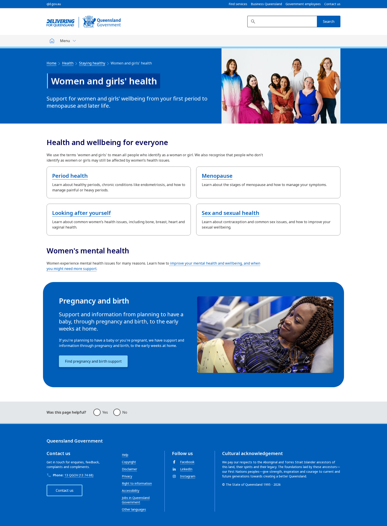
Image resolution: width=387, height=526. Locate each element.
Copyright (129, 462)
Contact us (332, 4)
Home (51, 63)
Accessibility (130, 490)
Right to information (137, 483)
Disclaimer (129, 469)
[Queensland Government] (84, 21)
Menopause (217, 175)
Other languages (134, 509)
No (124, 412)
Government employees (303, 4)
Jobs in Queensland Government (136, 500)
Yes (105, 412)
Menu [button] (65, 40)
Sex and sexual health (230, 212)
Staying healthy (92, 63)
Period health (70, 175)
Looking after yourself (81, 212)
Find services (238, 4)
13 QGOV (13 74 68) (78, 475)
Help (125, 455)
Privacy (127, 476)
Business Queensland (266, 4)
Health (67, 63)
